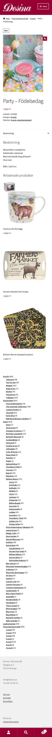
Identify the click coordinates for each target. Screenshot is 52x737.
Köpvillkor (8, 701)
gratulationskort (24, 120)
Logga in (7, 108)
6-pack (33, 18)
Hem (8, 18)
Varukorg (40, 730)
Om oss (6, 694)
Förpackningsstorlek (20, 18)
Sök (26, 732)
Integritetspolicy (11, 721)
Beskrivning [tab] (8, 133)
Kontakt (7, 698)
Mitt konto (8, 732)
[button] (45, 38)
